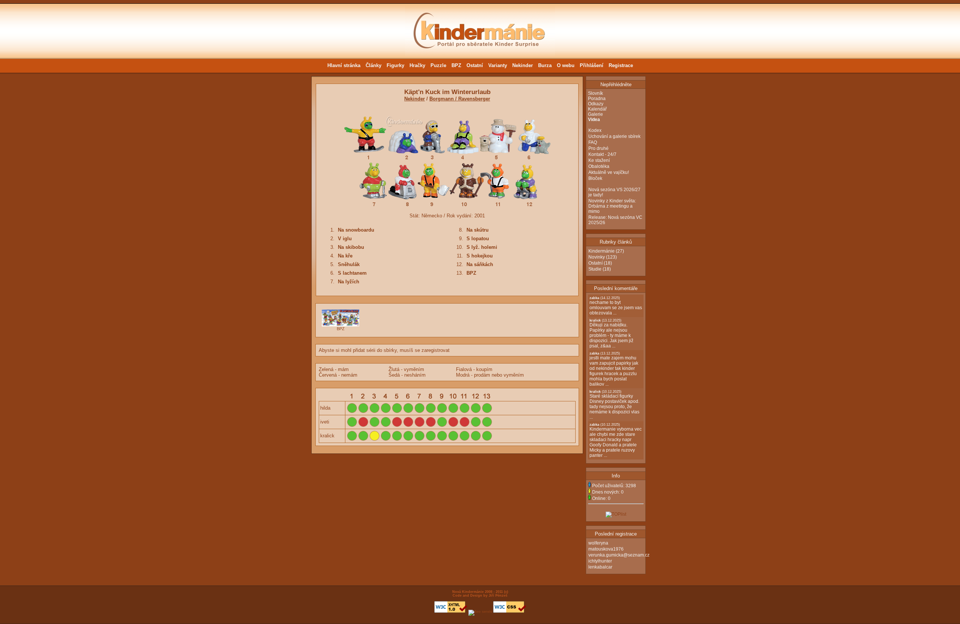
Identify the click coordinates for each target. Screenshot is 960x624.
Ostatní (474, 65)
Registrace (621, 65)
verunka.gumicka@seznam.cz (619, 555)
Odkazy (595, 103)
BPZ (456, 65)
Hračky (417, 65)
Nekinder (522, 65)
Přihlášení (591, 65)
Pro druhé (598, 148)
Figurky (395, 65)
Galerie (595, 114)
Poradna (597, 98)
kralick (327, 435)
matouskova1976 (606, 549)
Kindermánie (601, 251)
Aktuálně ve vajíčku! (608, 172)
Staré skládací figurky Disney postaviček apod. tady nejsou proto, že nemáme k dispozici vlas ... (614, 405)
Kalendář (597, 109)
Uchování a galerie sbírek (614, 136)
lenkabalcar (600, 567)
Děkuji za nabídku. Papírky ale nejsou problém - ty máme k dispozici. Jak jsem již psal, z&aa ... (611, 334)
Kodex (595, 130)
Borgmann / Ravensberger (459, 99)
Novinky (596, 257)
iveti (324, 422)
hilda (325, 408)
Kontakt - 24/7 (602, 154)
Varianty (497, 65)
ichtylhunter (600, 561)
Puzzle (438, 65)
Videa (594, 119)
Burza (545, 65)
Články (373, 65)
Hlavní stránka (343, 65)
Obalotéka (598, 166)
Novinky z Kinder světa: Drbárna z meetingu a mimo (612, 206)
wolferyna (598, 543)
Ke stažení (599, 160)
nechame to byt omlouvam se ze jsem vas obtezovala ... (616, 306)
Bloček (595, 178)
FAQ (592, 142)
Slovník (595, 93)
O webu (565, 65)
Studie (595, 269)
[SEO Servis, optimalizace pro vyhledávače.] (480, 612)
